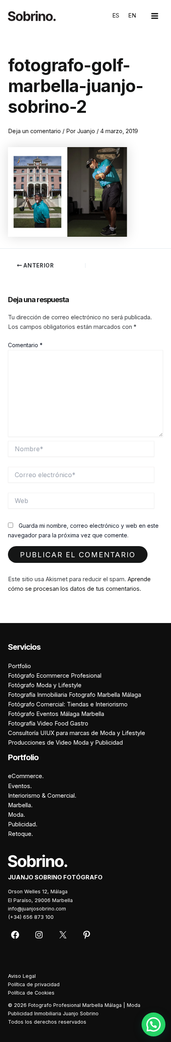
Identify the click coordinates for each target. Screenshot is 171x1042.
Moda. (16, 814)
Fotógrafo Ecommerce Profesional (54, 675)
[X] (63, 935)
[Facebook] (15, 935)
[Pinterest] (87, 935)
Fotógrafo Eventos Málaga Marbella (56, 714)
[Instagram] (39, 935)
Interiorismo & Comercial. (42, 795)
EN (132, 15)
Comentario (25, 345)
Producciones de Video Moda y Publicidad (65, 742)
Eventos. (20, 786)
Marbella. (20, 805)
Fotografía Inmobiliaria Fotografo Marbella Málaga (74, 694)
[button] (153, 1024)
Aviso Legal (22, 976)
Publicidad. (22, 824)
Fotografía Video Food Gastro (48, 723)
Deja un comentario (34, 131)
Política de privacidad (34, 984)
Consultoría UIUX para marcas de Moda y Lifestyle (76, 733)
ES (115, 15)
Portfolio (19, 666)
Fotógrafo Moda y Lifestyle (45, 685)
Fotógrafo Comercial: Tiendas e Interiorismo (68, 704)
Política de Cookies (31, 993)
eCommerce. (26, 776)
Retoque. (20, 834)
